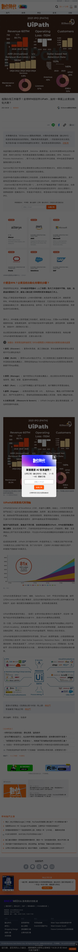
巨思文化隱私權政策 (42, 493)
